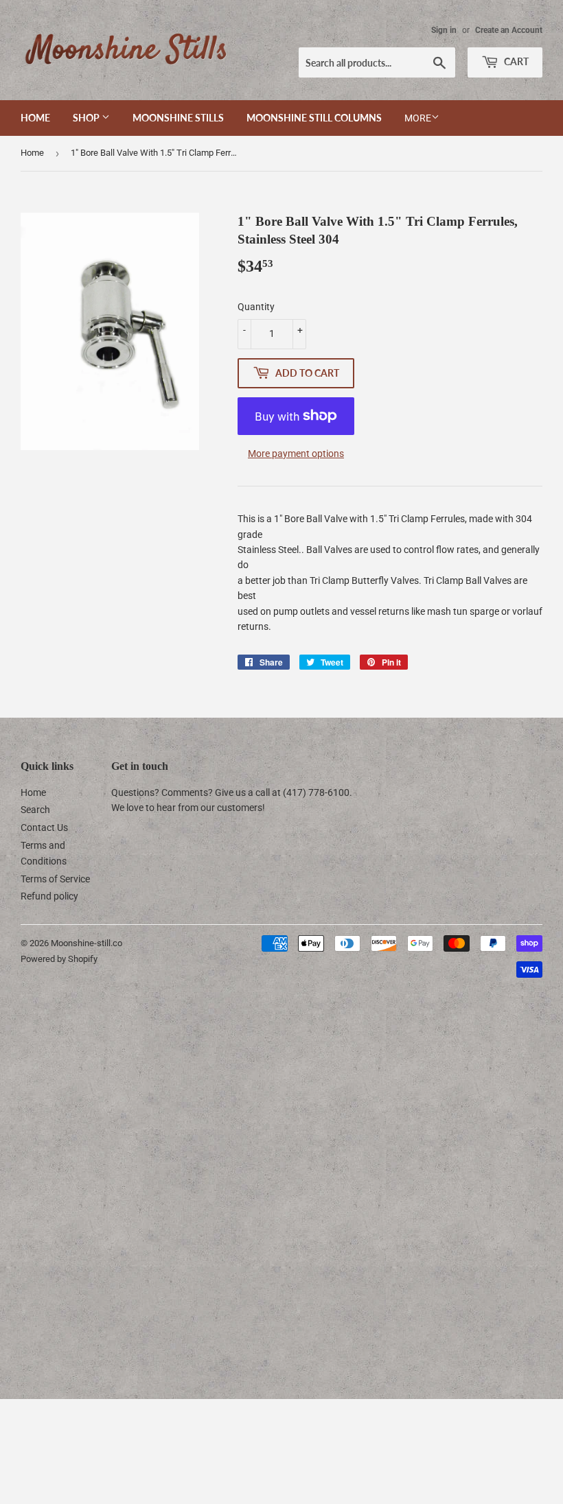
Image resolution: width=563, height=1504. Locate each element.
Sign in (444, 30)
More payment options (296, 453)
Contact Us (44, 827)
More (417, 118)
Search (35, 809)
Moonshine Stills (178, 118)
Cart (515, 61)
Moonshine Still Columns (314, 118)
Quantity (256, 306)
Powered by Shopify (59, 959)
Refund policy (49, 896)
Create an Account (508, 30)
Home (35, 118)
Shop (87, 118)
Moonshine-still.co (86, 943)
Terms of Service (55, 878)
